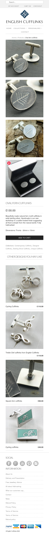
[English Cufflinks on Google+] (15, 466)
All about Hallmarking (13, 486)
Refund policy (11, 519)
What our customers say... (15, 490)
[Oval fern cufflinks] (24, 59)
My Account (13, 6)
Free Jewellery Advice (14, 482)
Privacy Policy (11, 507)
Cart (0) (27, 6)
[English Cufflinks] (24, 16)
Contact (25, 32)
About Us (9, 474)
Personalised (35, 28)
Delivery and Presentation (15, 478)
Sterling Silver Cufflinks (21, 248)
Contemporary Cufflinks (23, 245)
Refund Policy (11, 503)
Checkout (37, 6)
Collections (20, 28)
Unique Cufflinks (37, 248)
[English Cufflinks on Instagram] (36, 466)
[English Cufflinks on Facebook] (9, 466)
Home (9, 28)
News (8, 499)
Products (21, 37)
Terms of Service (12, 511)
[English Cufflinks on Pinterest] (29, 466)
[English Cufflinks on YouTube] (22, 466)
